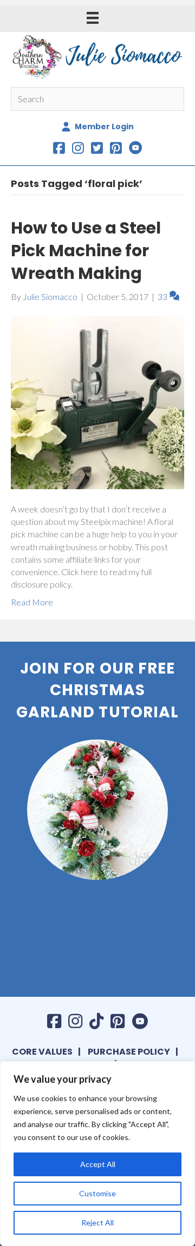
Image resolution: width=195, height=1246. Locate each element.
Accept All (97, 1164)
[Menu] (92, 17)
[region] (97, 1153)
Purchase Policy (129, 1051)
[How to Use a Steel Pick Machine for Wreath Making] (97, 401)
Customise (97, 1193)
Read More (32, 602)
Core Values (42, 1051)
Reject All (97, 1222)
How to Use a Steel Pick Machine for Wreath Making (86, 250)
